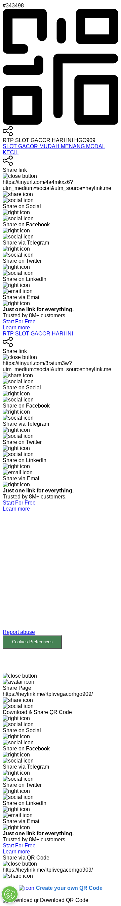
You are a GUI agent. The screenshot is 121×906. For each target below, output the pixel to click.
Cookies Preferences (32, 641)
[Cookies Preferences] (9, 894)
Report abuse (19, 632)
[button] (60, 580)
